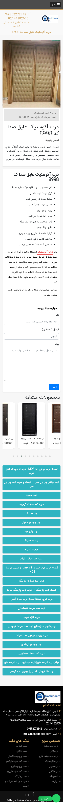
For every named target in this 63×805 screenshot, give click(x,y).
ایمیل (56, 330)
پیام (57, 344)
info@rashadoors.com (37, 734)
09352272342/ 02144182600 (17, 16)
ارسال (54, 387)
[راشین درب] (50, 19)
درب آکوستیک (45, 252)
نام (57, 315)
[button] (55, 4)
